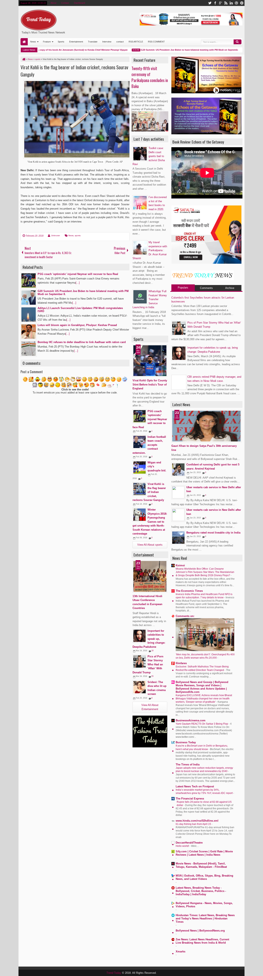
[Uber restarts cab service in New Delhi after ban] (178, 492)
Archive (229, 288)
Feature (47, 41)
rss (225, 3)
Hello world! (183, 846)
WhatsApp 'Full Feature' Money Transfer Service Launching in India (150, 299)
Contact (65, 3)
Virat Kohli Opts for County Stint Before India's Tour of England (150, 384)
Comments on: (185, 616)
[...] (78, 282)
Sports (61, 41)
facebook (215, 3)
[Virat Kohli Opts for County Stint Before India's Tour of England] (150, 360)
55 (152, 676)
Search (237, 41)
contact (120, 41)
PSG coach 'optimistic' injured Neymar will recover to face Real (150, 419)
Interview (106, 41)
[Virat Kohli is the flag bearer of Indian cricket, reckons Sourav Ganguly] (139, 489)
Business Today (186, 742)
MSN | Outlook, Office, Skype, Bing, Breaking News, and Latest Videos (204, 877)
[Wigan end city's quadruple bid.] (139, 467)
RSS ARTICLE (136, 41)
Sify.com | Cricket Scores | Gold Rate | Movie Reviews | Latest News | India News (204, 853)
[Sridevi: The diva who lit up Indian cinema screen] (139, 687)
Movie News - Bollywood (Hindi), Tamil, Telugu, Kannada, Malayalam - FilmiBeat (201, 865)
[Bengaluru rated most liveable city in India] (178, 538)
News (33, 41)
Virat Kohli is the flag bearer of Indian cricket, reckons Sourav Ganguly (149, 492)
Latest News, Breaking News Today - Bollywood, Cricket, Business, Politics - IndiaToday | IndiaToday (201, 891)
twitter (209, 3)
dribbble (236, 3)
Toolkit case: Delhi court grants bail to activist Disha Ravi (149, 156)
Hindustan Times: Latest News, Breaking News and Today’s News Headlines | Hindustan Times (205, 918)
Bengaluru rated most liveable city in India (213, 532)
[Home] (24, 59)
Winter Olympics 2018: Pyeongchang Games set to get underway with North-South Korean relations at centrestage (150, 521)
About (53, 3)
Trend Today (114, 972)
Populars (183, 287)
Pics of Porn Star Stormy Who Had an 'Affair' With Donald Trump (148, 664)
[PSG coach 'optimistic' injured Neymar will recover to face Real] (139, 416)
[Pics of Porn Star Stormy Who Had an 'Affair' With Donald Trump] (139, 661)
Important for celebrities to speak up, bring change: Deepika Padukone (149, 638)
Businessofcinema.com (190, 720)
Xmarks (180, 951)
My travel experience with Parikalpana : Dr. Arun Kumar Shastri (150, 250)
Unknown (55, 235)
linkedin (231, 3)
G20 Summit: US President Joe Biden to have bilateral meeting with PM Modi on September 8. (179, 50)
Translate (92, 41)
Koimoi (180, 565)
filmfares (181, 663)
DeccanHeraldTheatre (189, 842)
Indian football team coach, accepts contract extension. (149, 444)
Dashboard (79, 3)
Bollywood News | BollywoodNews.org (200, 930)
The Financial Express (190, 798)
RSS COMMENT (156, 41)
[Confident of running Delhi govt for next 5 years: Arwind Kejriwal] (178, 470)
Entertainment (76, 41)
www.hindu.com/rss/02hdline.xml (197, 820)
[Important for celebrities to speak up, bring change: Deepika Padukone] (139, 636)
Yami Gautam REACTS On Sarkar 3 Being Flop (202, 723)
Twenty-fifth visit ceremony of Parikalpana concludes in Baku (150, 77)
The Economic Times (189, 590)
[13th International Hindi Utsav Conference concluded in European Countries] (150, 576)
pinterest (242, 3)
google (220, 3)
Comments (206, 288)
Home (24, 41)
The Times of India (188, 764)
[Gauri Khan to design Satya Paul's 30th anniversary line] (206, 426)
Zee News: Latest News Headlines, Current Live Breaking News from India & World (202, 941)
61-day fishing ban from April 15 (194, 824)
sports (78, 235)
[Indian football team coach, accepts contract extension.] (139, 442)
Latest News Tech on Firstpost (195, 786)
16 (152, 651)
